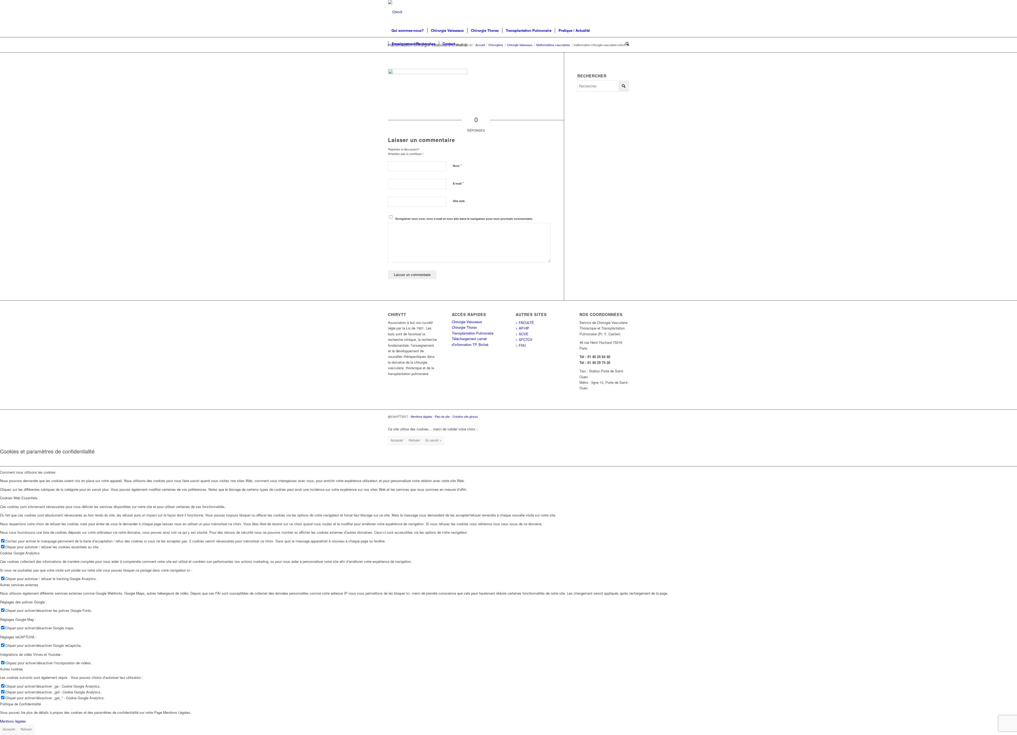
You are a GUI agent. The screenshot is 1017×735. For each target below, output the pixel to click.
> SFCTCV (524, 339)
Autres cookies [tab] (11, 668)
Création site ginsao (465, 416)
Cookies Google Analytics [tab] (20, 552)
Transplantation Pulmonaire (472, 333)
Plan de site (442, 416)
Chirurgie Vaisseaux (467, 321)
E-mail (458, 183)
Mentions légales (421, 416)
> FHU (521, 345)
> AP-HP (522, 328)
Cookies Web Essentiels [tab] (19, 497)
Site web (459, 201)
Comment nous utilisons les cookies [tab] (28, 472)
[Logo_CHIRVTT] (395, 12)
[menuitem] (407, 30)
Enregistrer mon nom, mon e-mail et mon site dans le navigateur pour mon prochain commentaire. (464, 219)
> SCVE (522, 333)
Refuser (414, 440)
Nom (457, 165)
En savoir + (433, 440)
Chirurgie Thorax (464, 327)
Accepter (397, 440)
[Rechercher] (625, 43)
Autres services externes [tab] (19, 584)
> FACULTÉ (525, 322)
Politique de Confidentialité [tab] (20, 703)
